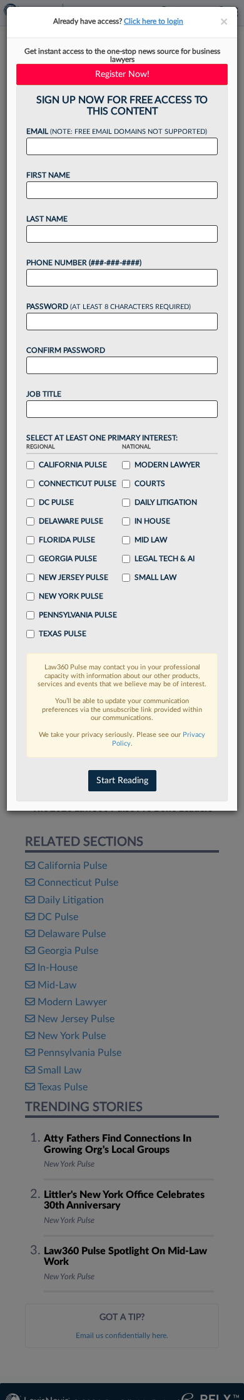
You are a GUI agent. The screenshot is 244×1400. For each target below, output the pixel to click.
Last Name (47, 219)
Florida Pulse (67, 540)
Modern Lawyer (167, 465)
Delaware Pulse (71, 521)
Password (108, 306)
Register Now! (122, 74)
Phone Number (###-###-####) (83, 262)
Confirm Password (65, 350)
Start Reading (122, 780)
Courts (150, 483)
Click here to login (153, 21)
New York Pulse (71, 596)
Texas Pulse (62, 633)
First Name (48, 175)
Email (116, 131)
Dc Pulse (56, 502)
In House (152, 521)
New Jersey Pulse (73, 577)
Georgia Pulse (68, 558)
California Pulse (73, 465)
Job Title (43, 394)
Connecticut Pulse (77, 483)
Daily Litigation (166, 502)
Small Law (155, 577)
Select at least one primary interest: (102, 438)
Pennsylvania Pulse (78, 615)
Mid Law (151, 540)
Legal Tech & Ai (165, 558)
